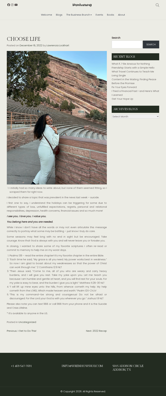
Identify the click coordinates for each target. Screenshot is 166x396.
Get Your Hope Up (122, 99)
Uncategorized (27, 322)
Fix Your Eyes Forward (124, 87)
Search (116, 37)
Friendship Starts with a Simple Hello (133, 67)
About (121, 14)
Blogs (59, 14)
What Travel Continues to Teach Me (133, 71)
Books (110, 14)
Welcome (46, 14)
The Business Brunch (78, 14)
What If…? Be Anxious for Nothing (131, 63)
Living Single (119, 75)
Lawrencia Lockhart (58, 45)
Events (99, 14)
